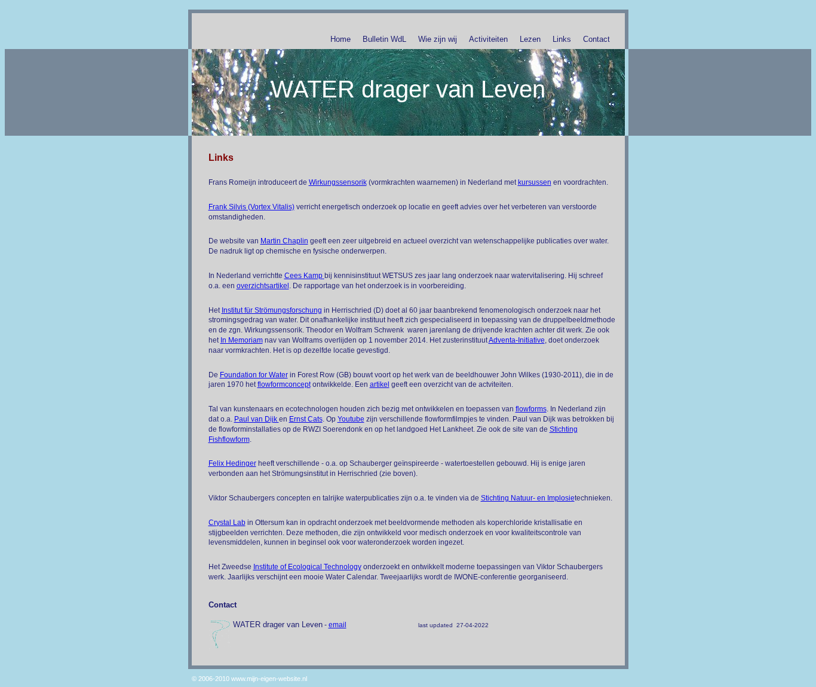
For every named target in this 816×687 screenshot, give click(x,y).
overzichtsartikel (263, 286)
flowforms (531, 409)
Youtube (351, 419)
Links (562, 39)
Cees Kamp (303, 275)
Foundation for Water (254, 375)
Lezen (530, 39)
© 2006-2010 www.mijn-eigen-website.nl (249, 678)
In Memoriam (241, 340)
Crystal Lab (227, 522)
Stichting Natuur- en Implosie (528, 498)
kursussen (534, 182)
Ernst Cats (306, 419)
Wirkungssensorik (338, 182)
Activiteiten (488, 39)
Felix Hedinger (232, 463)
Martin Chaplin (284, 241)
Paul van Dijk (256, 419)
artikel (379, 384)
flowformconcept (284, 384)
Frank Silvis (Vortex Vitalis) (251, 207)
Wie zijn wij (437, 39)
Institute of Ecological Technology (307, 567)
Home (340, 39)
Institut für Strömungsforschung (272, 310)
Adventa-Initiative (517, 340)
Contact (596, 39)
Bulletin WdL (384, 39)
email (337, 625)
